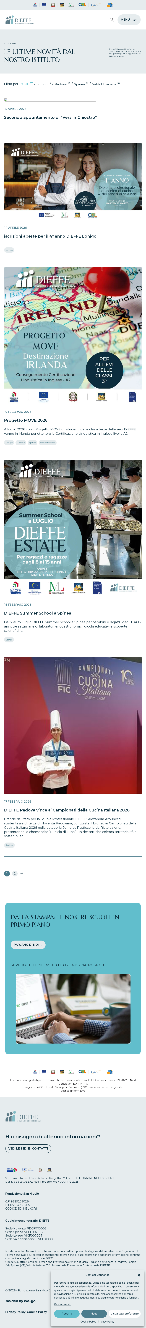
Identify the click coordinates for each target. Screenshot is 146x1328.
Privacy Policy (106, 1321)
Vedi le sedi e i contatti (28, 1148)
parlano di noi (26, 944)
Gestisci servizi (62, 1304)
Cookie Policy (88, 1321)
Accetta (67, 1313)
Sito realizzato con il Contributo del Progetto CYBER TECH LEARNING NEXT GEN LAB (59, 1178)
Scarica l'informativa (73, 1090)
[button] (139, 1275)
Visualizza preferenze (125, 1313)
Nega (94, 1313)
